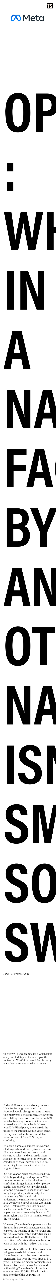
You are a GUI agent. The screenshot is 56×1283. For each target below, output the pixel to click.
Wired (18, 1127)
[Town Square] (50, 6)
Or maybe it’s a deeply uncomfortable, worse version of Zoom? (24, 1136)
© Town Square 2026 (13, 1279)
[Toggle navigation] (52, 1280)
